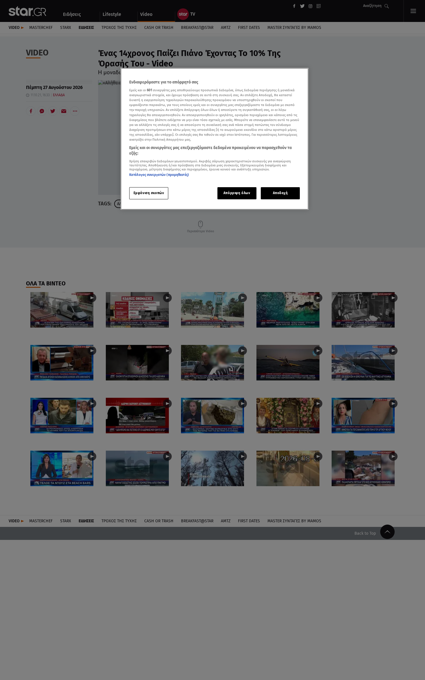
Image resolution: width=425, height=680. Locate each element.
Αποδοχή (280, 193)
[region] (214, 139)
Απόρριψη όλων (236, 193)
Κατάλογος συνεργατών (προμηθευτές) (159, 175)
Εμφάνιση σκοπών (149, 193)
